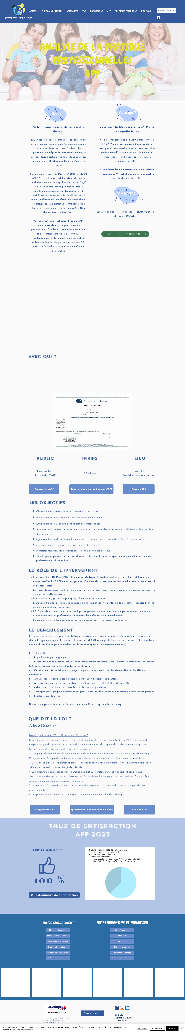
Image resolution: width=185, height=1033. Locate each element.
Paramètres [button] (142, 1028)
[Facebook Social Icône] (117, 1008)
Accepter (172, 1028)
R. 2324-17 (129, 740)
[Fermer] (181, 1028)
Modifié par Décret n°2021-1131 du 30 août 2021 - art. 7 (58, 735)
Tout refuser (157, 1028)
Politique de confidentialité (21, 1029)
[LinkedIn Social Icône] (127, 1008)
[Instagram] (122, 1008)
